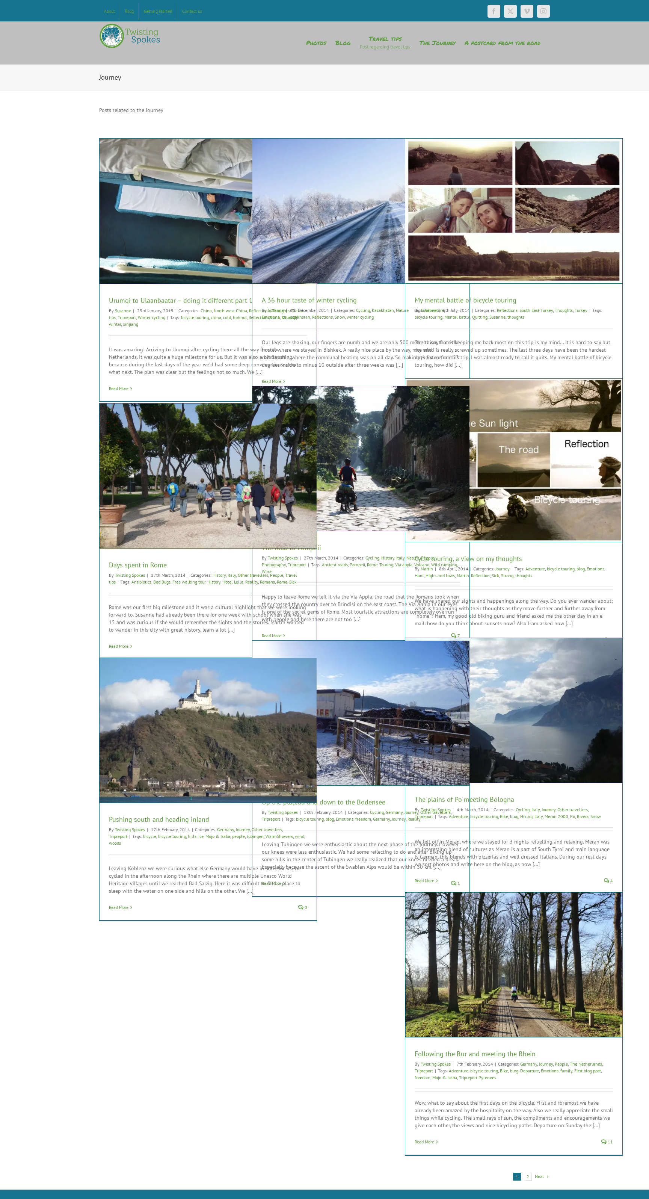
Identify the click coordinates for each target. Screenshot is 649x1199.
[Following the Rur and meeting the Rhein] (513, 964)
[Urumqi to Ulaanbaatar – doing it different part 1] (208, 211)
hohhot (240, 317)
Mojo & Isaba (217, 836)
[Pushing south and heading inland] (208, 730)
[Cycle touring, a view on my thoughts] (513, 460)
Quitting (480, 317)
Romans (267, 582)
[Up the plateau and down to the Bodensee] (360, 713)
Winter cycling (151, 317)
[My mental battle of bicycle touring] (513, 211)
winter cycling (360, 317)
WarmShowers (279, 836)
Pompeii (357, 564)
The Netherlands (586, 1064)
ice (284, 317)
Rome (372, 564)
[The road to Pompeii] (360, 458)
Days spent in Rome (138, 565)
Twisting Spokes (130, 575)
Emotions (270, 317)
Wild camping (444, 564)
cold (227, 317)
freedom (363, 819)
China (206, 310)
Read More (118, 388)
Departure (529, 1071)
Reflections (322, 317)
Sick (495, 575)
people (238, 836)
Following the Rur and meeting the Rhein (475, 1053)
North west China (230, 310)
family (566, 1071)
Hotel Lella (232, 582)
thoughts (515, 317)
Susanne (123, 310)
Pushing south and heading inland (159, 819)
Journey (502, 569)
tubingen (255, 836)
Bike (504, 816)
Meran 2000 (556, 816)
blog (581, 569)
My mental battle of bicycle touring (465, 300)
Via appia (403, 564)
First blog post (587, 1071)
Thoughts (564, 310)
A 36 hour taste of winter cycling (309, 300)
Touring (386, 564)
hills (192, 836)
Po (572, 816)
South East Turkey (536, 310)
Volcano (421, 564)
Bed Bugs (162, 582)
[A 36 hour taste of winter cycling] (360, 211)
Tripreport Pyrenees (477, 1077)
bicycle (149, 836)
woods (115, 843)
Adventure (535, 569)
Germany (394, 812)
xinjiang (130, 324)
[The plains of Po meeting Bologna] (513, 710)
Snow (340, 317)
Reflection (480, 575)
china (216, 317)
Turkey (581, 310)
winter (115, 324)
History (387, 558)
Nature (412, 558)
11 (610, 1142)
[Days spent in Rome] (208, 476)
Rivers (583, 816)
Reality (251, 582)
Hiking (526, 816)
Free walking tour (188, 582)
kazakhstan (299, 317)
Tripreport (127, 317)
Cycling (363, 310)
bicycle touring (195, 317)
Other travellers (253, 575)
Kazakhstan (383, 310)
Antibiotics (141, 582)
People (427, 558)
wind (299, 836)
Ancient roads (335, 564)
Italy (400, 558)
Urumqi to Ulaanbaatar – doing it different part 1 (181, 300)
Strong (507, 575)
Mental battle (457, 317)
